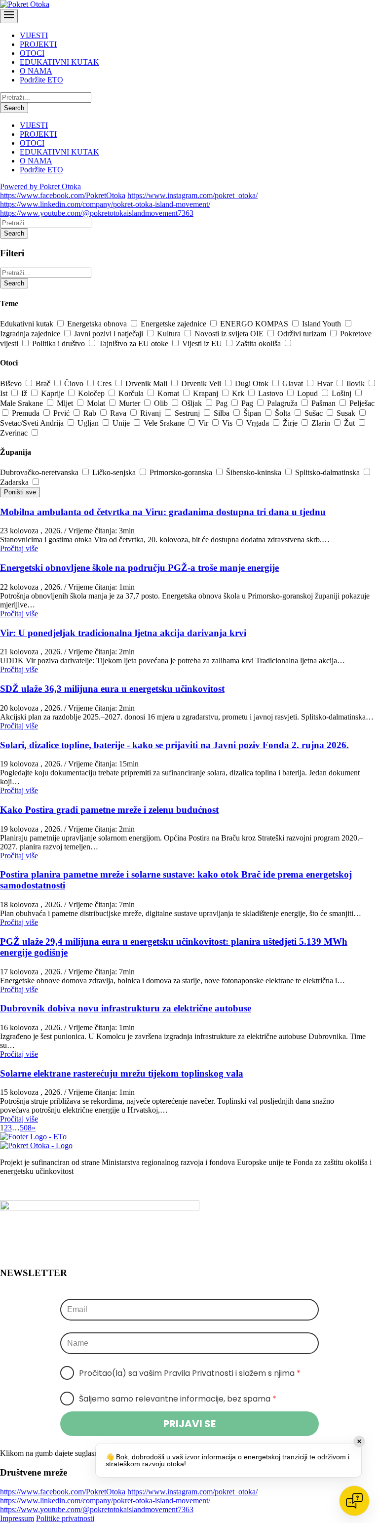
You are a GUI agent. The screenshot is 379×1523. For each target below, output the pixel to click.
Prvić (62, 413)
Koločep (92, 393)
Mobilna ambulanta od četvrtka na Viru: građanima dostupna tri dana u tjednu (163, 512)
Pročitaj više (19, 548)
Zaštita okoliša (259, 343)
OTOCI (32, 53)
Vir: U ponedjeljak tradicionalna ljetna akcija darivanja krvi (123, 633)
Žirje (291, 423)
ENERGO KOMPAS (255, 324)
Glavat (293, 383)
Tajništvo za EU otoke (134, 343)
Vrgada (258, 423)
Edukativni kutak (27, 324)
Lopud (308, 393)
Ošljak (193, 403)
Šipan (253, 413)
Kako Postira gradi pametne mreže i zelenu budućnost (109, 809)
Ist (4, 393)
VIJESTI (34, 35)
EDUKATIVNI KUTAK (59, 62)
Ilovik (356, 383)
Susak (347, 413)
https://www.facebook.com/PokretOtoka (62, 195)
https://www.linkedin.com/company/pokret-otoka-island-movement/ (105, 204)
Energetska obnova (98, 324)
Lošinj (342, 393)
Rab (90, 413)
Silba (222, 413)
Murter (130, 403)
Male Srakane (22, 403)
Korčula (132, 393)
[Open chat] (354, 1501)
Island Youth (322, 324)
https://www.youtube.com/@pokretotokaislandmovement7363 (96, 213)
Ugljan (89, 423)
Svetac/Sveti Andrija (33, 423)
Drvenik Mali (147, 383)
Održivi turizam (302, 333)
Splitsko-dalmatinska (328, 472)
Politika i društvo (59, 343)
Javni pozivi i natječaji (109, 333)
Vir (204, 423)
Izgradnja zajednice (31, 333)
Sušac (314, 413)
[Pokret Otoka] (24, 4)
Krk (239, 393)
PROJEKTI (38, 44)
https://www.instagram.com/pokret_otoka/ (192, 195)
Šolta (284, 413)
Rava (119, 413)
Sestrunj (188, 413)
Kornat (169, 393)
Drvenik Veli (202, 383)
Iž (25, 393)
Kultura (170, 333)
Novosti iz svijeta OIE (229, 333)
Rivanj (151, 413)
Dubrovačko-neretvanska (40, 472)
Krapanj (206, 393)
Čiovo (74, 383)
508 (26, 1127)
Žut (350, 423)
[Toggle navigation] (9, 16)
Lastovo (271, 393)
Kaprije (53, 393)
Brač (44, 383)
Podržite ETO (41, 80)
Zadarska (15, 482)
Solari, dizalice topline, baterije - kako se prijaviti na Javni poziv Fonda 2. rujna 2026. (174, 745)
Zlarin (321, 423)
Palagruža (283, 403)
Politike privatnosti (65, 1518)
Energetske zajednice (174, 324)
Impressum (17, 1518)
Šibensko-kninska (254, 472)
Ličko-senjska (115, 472)
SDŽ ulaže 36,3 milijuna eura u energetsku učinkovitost (112, 688)
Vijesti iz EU (203, 343)
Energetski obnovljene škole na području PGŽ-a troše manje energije (139, 567)
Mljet (66, 403)
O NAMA (36, 71)
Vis (228, 423)
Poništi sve (20, 492)
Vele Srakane (165, 423)
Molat (97, 403)
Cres (105, 383)
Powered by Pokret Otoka (40, 186)
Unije (122, 423)
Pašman (324, 403)
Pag (222, 403)
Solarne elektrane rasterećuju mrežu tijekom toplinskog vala (121, 1073)
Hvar (326, 383)
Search (14, 108)
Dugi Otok (252, 383)
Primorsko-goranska (182, 472)
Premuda (26, 413)
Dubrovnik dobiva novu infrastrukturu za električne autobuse (125, 1008)
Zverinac (15, 433)
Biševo (12, 383)
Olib (162, 403)
